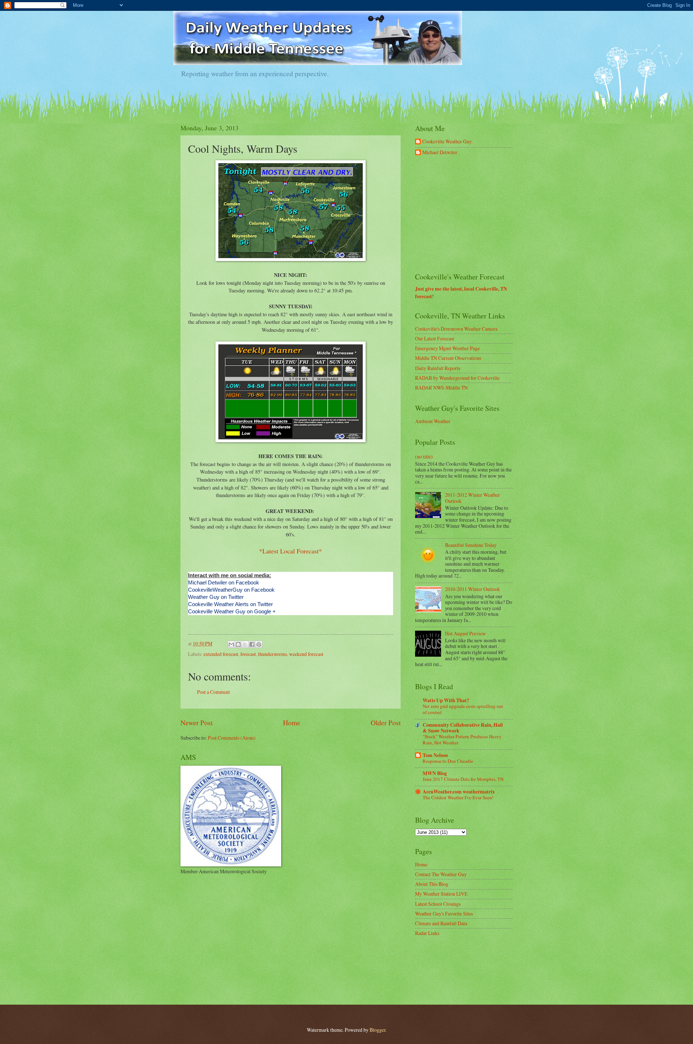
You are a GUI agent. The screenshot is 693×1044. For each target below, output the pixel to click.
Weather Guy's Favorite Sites (444, 913)
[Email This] (231, 644)
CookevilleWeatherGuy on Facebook (231, 590)
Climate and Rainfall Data (441, 923)
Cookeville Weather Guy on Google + (232, 611)
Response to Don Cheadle (448, 761)
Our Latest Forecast (434, 338)
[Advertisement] (469, 214)
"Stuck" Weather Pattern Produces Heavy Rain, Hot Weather (462, 739)
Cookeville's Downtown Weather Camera (456, 328)
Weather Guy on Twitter (216, 597)
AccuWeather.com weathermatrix (459, 791)
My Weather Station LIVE (441, 893)
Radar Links (427, 933)
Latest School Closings (438, 903)
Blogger (377, 1029)
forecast (248, 654)
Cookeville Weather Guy (447, 142)
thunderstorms (272, 654)
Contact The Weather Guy (441, 874)
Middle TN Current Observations (448, 357)
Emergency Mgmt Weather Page (447, 348)
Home (291, 722)
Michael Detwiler (439, 152)
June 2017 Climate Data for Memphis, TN (463, 779)
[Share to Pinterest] (258, 644)
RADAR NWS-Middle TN (441, 387)
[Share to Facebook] (252, 644)
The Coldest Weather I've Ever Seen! (458, 797)
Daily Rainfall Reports (437, 368)
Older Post (386, 722)
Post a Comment (213, 691)
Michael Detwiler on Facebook (223, 582)
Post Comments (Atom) (232, 737)
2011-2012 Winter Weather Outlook (472, 497)
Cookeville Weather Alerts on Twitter (230, 604)
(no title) (424, 456)
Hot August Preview (465, 633)
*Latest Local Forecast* (290, 551)
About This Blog (431, 883)
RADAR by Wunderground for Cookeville (457, 377)
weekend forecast (306, 654)
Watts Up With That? (446, 700)
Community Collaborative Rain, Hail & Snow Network (463, 727)
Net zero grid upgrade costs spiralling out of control (463, 709)
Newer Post (196, 722)
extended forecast (221, 654)
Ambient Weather (432, 421)
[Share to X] (245, 644)
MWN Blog (435, 773)
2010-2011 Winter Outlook (472, 589)
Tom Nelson (435, 755)
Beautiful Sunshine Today (471, 544)
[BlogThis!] (238, 644)
